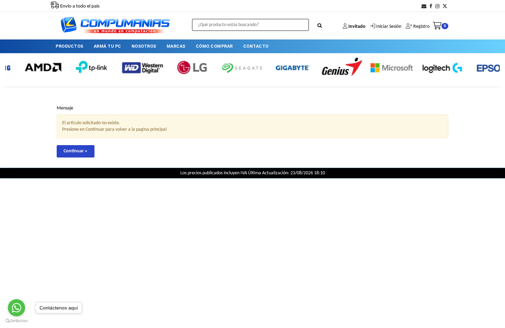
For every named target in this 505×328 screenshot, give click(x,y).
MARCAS (176, 46)
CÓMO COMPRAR (214, 46)
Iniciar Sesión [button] (388, 26)
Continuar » (76, 151)
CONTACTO (256, 46)
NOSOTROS (144, 46)
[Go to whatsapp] (16, 307)
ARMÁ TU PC (107, 46)
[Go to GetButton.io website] (16, 321)
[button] (423, 7)
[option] (36, 67)
